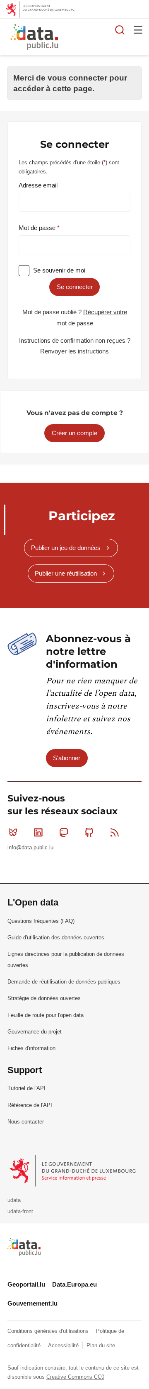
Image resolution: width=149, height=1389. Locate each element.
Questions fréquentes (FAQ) (40, 921)
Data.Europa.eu (74, 1284)
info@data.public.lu (30, 847)
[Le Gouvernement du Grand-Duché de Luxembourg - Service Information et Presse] (73, 1170)
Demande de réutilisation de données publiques (63, 982)
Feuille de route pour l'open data (45, 1015)
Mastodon (64, 832)
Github (89, 832)
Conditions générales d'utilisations (48, 1331)
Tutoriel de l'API (26, 1088)
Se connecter (75, 286)
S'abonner (66, 757)
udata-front (20, 1211)
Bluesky (13, 832)
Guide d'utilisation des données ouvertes (55, 937)
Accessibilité (64, 1345)
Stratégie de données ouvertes (44, 998)
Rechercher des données (120, 30)
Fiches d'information (31, 1048)
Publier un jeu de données (66, 547)
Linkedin (38, 832)
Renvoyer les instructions (74, 351)
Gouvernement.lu (32, 1303)
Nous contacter (25, 1122)
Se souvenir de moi (59, 270)
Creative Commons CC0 (75, 1377)
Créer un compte (74, 432)
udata (14, 1200)
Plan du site (101, 1345)
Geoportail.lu (26, 1284)
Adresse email (38, 185)
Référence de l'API (29, 1105)
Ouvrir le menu (138, 30)
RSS (115, 832)
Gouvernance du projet (34, 1032)
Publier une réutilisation (66, 573)
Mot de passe (38, 227)
